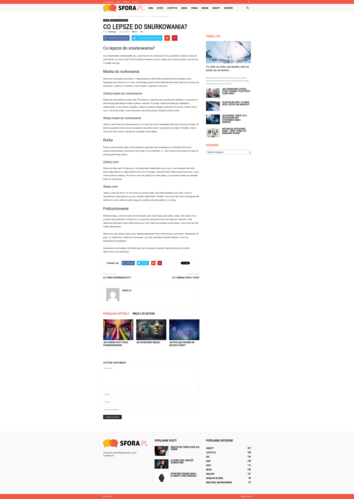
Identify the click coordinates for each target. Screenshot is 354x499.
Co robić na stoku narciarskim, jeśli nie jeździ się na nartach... (227, 68)
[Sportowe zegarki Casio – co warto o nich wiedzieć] (161, 477)
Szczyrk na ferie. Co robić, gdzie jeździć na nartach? (236, 103)
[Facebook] (249, 2)
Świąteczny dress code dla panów (185, 448)
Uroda (205, 8)
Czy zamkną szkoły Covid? (185, 277)
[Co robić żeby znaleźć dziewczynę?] (161, 464)
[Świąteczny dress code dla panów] (161, 451)
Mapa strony (246, 496)
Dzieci (160, 8)
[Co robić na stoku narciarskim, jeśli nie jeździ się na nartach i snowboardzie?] (228, 52)
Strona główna (108, 2)
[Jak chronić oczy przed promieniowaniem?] (118, 329)
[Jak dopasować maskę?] (151, 329)
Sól (208, 456)
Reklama (126, 2)
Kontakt (135, 2)
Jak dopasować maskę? (148, 342)
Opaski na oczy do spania (119, 20)
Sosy (208, 465)
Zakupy (216, 8)
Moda (184, 8)
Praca (194, 8)
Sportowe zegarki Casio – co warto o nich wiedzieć (184, 474)
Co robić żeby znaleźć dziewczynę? (182, 461)
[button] (247, 8)
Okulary (210, 474)
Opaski (106, 20)
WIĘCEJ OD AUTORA (143, 313)
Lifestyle (172, 8)
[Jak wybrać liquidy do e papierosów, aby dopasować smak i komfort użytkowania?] (213, 119)
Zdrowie (228, 8)
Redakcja (112, 32)
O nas (118, 2)
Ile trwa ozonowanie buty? (117, 277)
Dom (150, 8)
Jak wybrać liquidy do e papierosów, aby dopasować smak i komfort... (234, 119)
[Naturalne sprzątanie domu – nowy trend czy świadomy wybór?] (213, 132)
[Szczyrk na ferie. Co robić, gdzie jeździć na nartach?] (213, 106)
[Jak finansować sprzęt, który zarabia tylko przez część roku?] (213, 93)
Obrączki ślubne (214, 478)
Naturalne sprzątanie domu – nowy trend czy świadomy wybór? (234, 131)
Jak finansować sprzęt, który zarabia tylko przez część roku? (236, 91)
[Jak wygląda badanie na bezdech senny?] (184, 329)
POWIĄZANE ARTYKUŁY (116, 313)
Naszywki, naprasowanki (219, 482)
